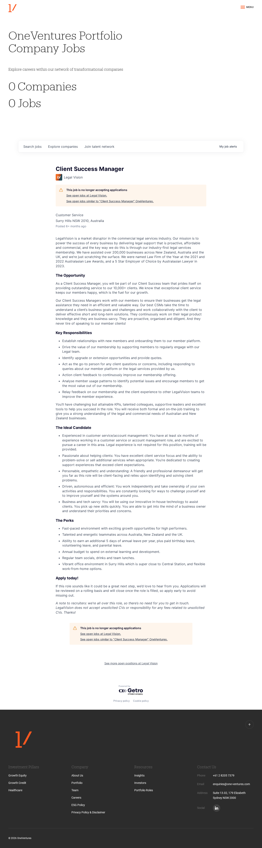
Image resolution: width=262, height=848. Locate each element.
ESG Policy (78, 805)
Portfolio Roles (143, 790)
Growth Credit (17, 782)
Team (74, 790)
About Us (77, 775)
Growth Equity (17, 775)
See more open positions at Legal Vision (131, 663)
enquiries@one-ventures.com (231, 784)
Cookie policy (141, 700)
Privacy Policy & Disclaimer (88, 812)
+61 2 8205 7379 (223, 775)
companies (63, 146)
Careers (76, 797)
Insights (139, 775)
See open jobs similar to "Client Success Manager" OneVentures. (110, 201)
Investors (140, 782)
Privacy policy (121, 700)
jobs (32, 146)
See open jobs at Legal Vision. (86, 195)
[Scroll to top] (249, 724)
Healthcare (15, 790)
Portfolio (76, 782)
